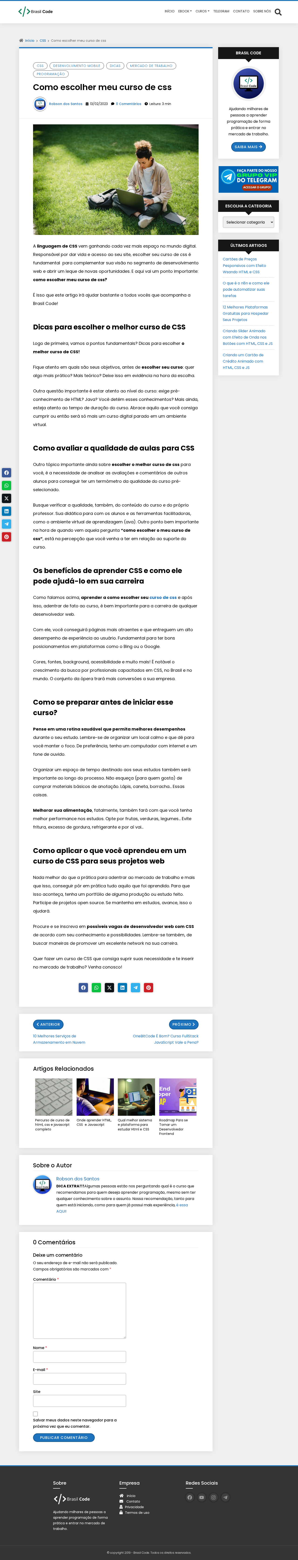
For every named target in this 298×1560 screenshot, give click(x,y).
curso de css (163, 597)
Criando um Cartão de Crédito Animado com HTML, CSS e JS (243, 361)
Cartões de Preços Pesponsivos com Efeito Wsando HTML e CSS (244, 265)
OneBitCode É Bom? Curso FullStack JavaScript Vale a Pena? (166, 1039)
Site (36, 1391)
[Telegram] (135, 987)
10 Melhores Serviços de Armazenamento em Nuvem (59, 1039)
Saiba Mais (246, 147)
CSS (43, 40)
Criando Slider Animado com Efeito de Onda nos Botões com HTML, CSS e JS (248, 337)
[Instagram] (214, 1497)
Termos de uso (137, 1512)
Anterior (50, 1024)
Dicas (115, 65)
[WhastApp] (96, 987)
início (131, 1496)
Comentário (46, 1279)
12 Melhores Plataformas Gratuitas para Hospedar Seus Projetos (246, 313)
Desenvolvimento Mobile (76, 65)
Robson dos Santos (65, 103)
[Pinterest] (148, 987)
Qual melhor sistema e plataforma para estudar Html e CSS (135, 1125)
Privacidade (134, 1507)
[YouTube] (202, 1497)
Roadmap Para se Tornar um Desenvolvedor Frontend (173, 1127)
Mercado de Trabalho (151, 65)
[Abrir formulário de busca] (278, 12)
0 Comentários (128, 103)
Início (29, 40)
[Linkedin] (122, 987)
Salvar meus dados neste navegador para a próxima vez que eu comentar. (75, 1423)
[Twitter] (109, 987)
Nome (40, 1347)
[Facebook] (83, 987)
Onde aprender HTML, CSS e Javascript (94, 1122)
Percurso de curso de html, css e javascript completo (52, 1125)
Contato (133, 1501)
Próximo (182, 1024)
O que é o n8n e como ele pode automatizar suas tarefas (246, 289)
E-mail (40, 1369)
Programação (51, 74)
